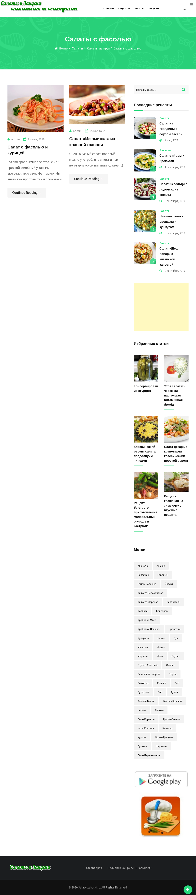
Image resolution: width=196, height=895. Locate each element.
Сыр (160, 692)
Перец (173, 674)
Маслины (143, 647)
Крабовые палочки (149, 629)
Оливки (170, 665)
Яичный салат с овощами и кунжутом (171, 221)
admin (15, 139)
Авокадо (143, 566)
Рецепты (124, 8)
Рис (177, 683)
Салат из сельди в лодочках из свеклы (173, 189)
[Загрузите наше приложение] (161, 805)
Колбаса (143, 611)
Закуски (153, 8)
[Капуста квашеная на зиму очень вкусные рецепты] (176, 482)
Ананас (161, 566)
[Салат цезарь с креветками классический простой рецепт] (176, 429)
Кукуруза (143, 638)
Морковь (143, 656)
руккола (142, 746)
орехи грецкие (164, 737)
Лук (176, 638)
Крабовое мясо (147, 620)
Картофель (173, 602)
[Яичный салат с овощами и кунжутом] (145, 221)
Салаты (138, 8)
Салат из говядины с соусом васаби (170, 128)
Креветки (174, 629)
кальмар (167, 728)
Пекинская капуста (149, 674)
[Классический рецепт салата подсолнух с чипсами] (146, 429)
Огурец (176, 656)
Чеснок (142, 710)
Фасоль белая (146, 701)
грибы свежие (171, 719)
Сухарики (143, 692)
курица (142, 737)
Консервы (162, 611)
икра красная (146, 728)
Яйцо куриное (146, 719)
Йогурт (169, 584)
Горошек (163, 575)
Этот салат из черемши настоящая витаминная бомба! (174, 395)
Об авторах (94, 868)
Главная (108, 8)
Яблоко (159, 710)
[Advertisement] (161, 307)
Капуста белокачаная (150, 593)
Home (63, 48)
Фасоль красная (172, 701)
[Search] (185, 8)
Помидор (143, 683)
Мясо (160, 656)
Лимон (161, 638)
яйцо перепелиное (149, 755)
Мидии (161, 647)
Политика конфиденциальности (129, 868)
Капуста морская (148, 602)
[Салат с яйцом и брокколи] (145, 160)
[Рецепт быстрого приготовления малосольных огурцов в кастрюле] (146, 485)
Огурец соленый (148, 665)
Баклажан (143, 575)
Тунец (174, 692)
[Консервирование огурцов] (146, 368)
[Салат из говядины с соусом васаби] (145, 128)
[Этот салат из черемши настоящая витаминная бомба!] (176, 368)
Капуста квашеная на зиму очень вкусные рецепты (173, 505)
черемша (161, 746)
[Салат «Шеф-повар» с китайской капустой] (145, 253)
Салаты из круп (98, 48)
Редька (161, 683)
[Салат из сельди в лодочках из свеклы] (145, 189)
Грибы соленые (147, 584)
